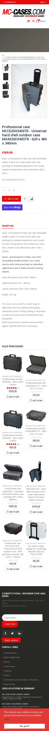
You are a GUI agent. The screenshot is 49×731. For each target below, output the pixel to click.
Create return (9, 666)
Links (42, 2)
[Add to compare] (32, 199)
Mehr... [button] (7, 719)
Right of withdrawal (12, 657)
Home (3, 55)
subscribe (10, 624)
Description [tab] (7, 225)
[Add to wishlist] (25, 199)
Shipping (7, 671)
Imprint (7, 662)
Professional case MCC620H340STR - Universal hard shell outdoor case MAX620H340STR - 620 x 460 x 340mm (24, 134)
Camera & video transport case (14, 376)
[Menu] (28, 21)
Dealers (7, 675)
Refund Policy (9, 684)
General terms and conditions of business (21, 680)
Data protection (10, 653)
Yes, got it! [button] (25, 726)
